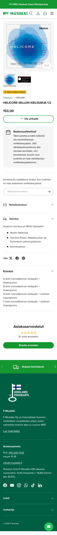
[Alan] (48, 526)
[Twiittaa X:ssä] (11, 258)
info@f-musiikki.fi (12, 463)
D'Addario (8, 97)
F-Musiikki (14, 523)
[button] (44, 13)
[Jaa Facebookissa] (17, 258)
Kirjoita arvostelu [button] (28, 345)
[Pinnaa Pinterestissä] (23, 258)
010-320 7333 (16, 453)
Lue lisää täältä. (11, 431)
